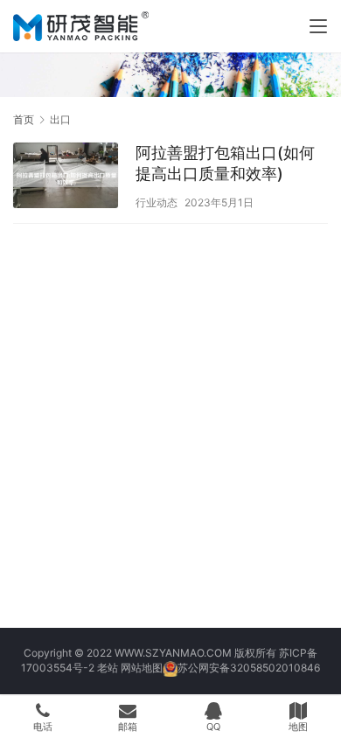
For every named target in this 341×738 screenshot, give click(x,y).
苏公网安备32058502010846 (248, 667)
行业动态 (156, 202)
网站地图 (142, 667)
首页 (23, 119)
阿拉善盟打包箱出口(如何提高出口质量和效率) (225, 163)
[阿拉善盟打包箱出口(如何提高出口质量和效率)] (65, 177)
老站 (107, 667)
